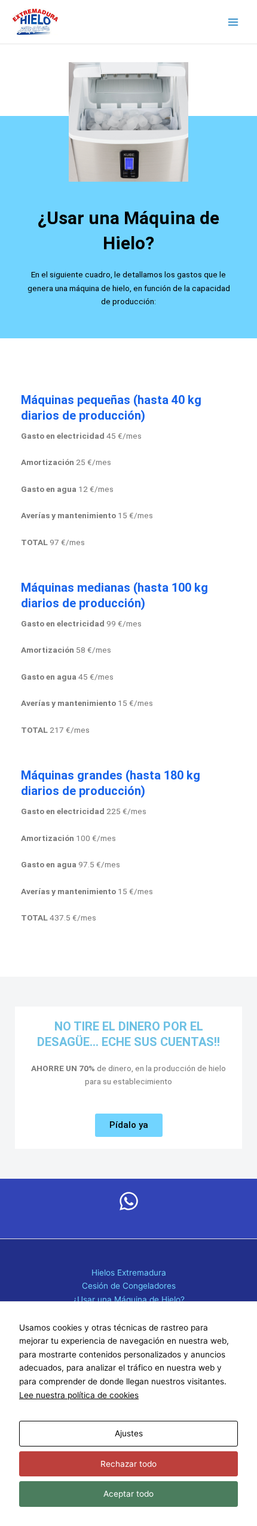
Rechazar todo (128, 1464)
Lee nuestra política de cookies (79, 1395)
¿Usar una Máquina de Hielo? (129, 1299)
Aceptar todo (128, 1494)
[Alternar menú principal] (233, 22)
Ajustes (129, 1433)
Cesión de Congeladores (129, 1285)
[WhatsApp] (128, 1201)
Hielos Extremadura (128, 1272)
